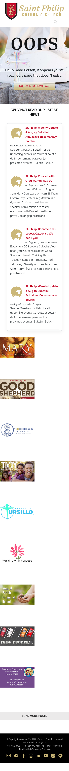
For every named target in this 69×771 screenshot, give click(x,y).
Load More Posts (34, 716)
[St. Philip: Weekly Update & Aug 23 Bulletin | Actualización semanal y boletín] (16, 128)
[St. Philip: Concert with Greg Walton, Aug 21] (16, 177)
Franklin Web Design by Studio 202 (35, 749)
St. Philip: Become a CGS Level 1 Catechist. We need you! (41, 234)
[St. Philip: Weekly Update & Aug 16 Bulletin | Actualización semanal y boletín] (16, 287)
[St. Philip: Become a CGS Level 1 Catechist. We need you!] (16, 230)
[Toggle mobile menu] (62, 22)
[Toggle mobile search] (55, 22)
